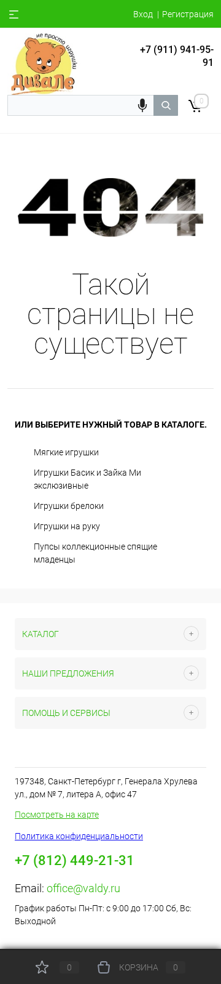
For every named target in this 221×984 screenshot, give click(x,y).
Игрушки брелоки (69, 506)
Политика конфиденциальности (79, 836)
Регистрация (188, 14)
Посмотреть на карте (57, 814)
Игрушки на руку (67, 526)
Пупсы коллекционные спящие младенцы (95, 553)
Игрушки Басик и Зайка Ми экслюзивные (87, 479)
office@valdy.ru (83, 888)
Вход (143, 14)
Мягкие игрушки (66, 452)
